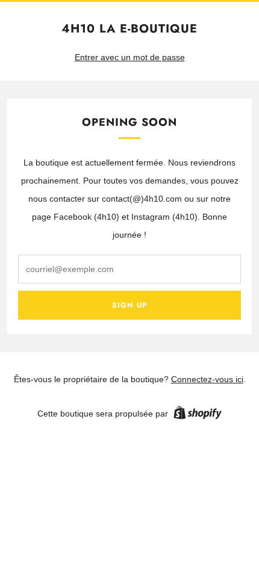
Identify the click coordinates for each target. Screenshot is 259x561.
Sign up (129, 305)
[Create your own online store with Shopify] (197, 415)
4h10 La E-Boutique (129, 28)
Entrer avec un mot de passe (130, 57)
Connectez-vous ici (207, 379)
